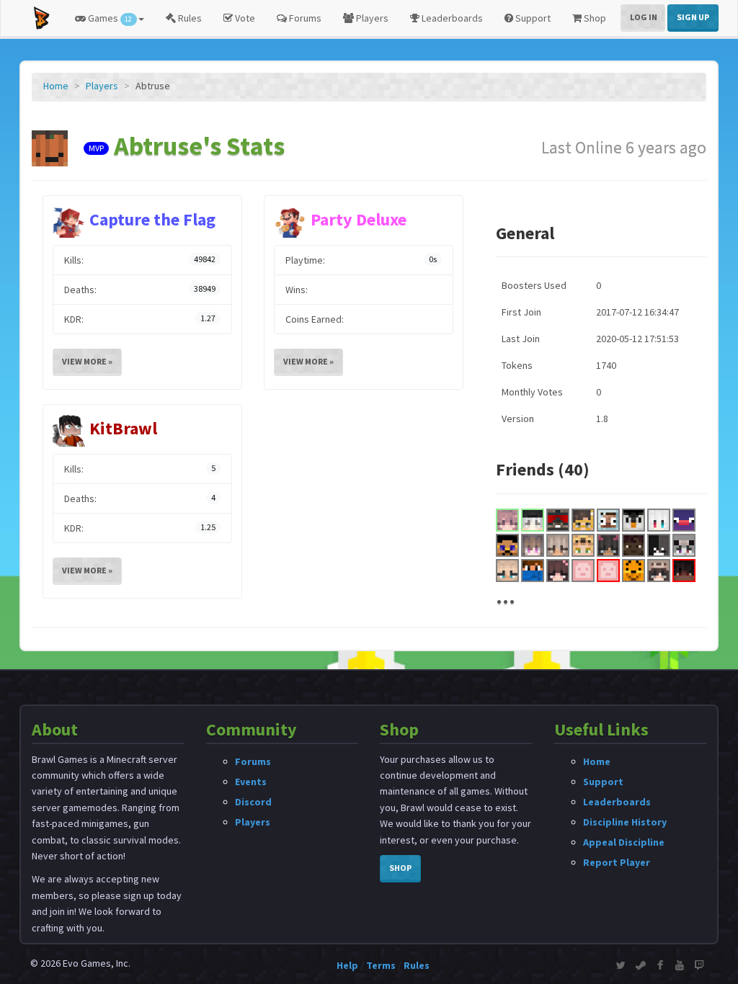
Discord (253, 801)
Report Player (616, 862)
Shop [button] (400, 867)
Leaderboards (451, 18)
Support (532, 18)
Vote (244, 18)
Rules (189, 18)
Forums (304, 18)
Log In (643, 17)
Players (371, 18)
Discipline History (625, 821)
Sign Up (693, 17)
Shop (594, 18)
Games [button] (109, 18)
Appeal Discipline (623, 842)
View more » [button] (87, 361)
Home (55, 85)
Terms (381, 965)
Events (251, 781)
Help (347, 965)
